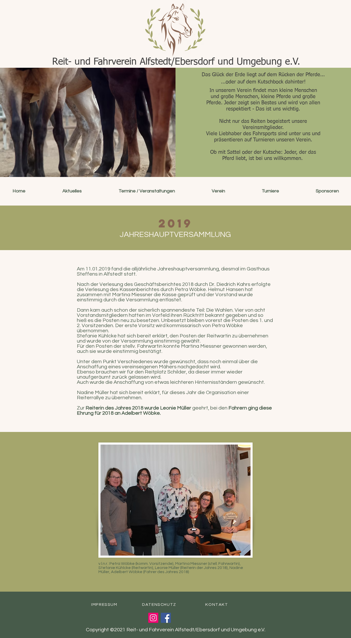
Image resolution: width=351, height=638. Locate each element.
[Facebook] (166, 618)
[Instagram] (153, 618)
